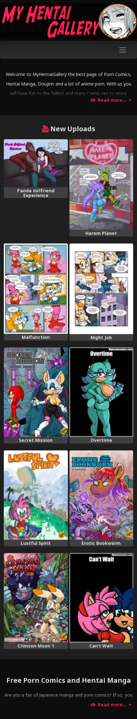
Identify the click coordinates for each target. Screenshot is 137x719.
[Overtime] (101, 392)
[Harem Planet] (101, 184)
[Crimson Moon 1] (36, 597)
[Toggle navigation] (123, 49)
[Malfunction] (36, 288)
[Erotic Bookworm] (101, 495)
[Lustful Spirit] (36, 495)
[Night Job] (101, 288)
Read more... (112, 100)
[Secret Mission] (36, 392)
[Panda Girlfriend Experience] (36, 163)
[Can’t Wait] (101, 597)
